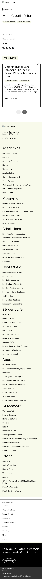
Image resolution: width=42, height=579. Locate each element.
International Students (11, 246)
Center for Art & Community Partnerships (19, 439)
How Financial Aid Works (12, 272)
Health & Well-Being (10, 338)
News (4, 535)
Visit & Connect (9, 254)
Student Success (9, 326)
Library (5, 165)
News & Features (9, 419)
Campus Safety (9, 342)
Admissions (11, 229)
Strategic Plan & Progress (13, 376)
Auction (5, 477)
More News (10, 58)
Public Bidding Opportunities (14, 400)
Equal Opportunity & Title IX (13, 380)
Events (4, 539)
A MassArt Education (11, 153)
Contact (5, 527)
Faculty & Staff (7, 514)
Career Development (11, 177)
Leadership (7, 373)
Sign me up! (9, 561)
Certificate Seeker (10, 250)
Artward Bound (8, 223)
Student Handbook (10, 354)
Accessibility (6, 573)
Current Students (8, 510)
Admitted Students (9, 522)
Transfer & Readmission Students (16, 238)
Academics (11, 148)
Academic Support (10, 173)
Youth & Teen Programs (12, 219)
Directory (5, 531)
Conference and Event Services (15, 447)
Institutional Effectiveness (13, 384)
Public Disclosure (9, 392)
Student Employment (11, 334)
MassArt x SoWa (9, 431)
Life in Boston (8, 314)
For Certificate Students (12, 288)
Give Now (6, 461)
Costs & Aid (11, 267)
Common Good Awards (11, 443)
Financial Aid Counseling (12, 304)
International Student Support (15, 346)
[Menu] (38, 2)
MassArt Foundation (10, 487)
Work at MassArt (9, 396)
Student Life (12, 309)
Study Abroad (8, 181)
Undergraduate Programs (13, 203)
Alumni (5, 506)
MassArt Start (8, 276)
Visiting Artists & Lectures (13, 435)
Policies (4, 571)
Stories (5, 423)
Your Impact (7, 473)
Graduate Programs (10, 207)
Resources (6, 262)
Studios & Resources (11, 161)
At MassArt (11, 406)
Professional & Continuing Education (17, 211)
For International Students (13, 292)
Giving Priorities (9, 465)
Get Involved (7, 330)
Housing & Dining (9, 318)
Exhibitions (6, 427)
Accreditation (8, 388)
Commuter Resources (11, 322)
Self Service (7, 296)
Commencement (9, 450)
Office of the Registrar (11, 189)
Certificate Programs (11, 215)
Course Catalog (9, 193)
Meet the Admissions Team (13, 258)
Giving (7, 456)
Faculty (5, 157)
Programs (10, 198)
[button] (24, 112)
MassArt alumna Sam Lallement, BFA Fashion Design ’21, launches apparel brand (20, 71)
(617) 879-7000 (9, 138)
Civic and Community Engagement (16, 369)
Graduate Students (10, 242)
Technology (7, 169)
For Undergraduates (10, 280)
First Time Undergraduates (13, 234)
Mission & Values (9, 365)
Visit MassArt (8, 411)
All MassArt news (7, 9)
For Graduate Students (12, 284)
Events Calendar (9, 415)
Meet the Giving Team (11, 491)
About (7, 360)
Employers (6, 518)
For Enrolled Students (11, 300)
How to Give (7, 469)
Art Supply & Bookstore (12, 350)
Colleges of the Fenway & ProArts (16, 185)
